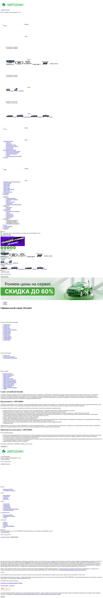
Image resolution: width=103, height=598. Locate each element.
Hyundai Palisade (7, 338)
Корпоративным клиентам (9, 150)
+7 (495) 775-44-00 (5, 10)
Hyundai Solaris (7, 331)
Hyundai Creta (6, 334)
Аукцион (5, 157)
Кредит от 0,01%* (10, 202)
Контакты (5, 194)
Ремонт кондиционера (8, 374)
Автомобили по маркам (12, 220)
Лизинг (8, 155)
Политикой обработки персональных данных (50, 594)
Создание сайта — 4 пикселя (7, 585)
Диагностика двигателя (9, 356)
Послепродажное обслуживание (14, 156)
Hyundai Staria (6, 339)
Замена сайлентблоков (8, 385)
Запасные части (10, 215)
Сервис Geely (6, 188)
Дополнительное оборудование (13, 204)
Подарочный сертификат (12, 146)
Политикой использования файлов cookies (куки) (26, 594)
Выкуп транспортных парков (13, 151)
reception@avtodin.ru (5, 464)
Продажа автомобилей (11, 153)
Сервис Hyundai (7, 183)
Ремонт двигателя (7, 373)
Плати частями (9, 147)
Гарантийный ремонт (8, 510)
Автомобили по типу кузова (13, 223)
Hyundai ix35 (6, 326)
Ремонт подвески (7, 376)
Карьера (5, 523)
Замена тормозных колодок (9, 382)
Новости (5, 522)
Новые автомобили (10, 198)
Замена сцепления (7, 386)
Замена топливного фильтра (10, 387)
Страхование (9, 203)
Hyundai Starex (6, 328)
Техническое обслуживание (12, 211)
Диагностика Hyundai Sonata (10, 358)
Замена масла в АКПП (8, 383)
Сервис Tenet (6, 190)
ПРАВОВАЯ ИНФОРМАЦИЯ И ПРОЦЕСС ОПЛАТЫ (72, 570)
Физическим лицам (8, 141)
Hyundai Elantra (7, 333)
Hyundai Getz (6, 327)
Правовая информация (8, 526)
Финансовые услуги (11, 145)
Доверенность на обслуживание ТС (11, 181)
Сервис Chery (6, 184)
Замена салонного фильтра (9, 381)
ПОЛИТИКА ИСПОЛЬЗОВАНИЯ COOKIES (11, 583)
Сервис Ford (6, 186)
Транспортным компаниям (12, 152)
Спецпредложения (7, 191)
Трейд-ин (8, 142)
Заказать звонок (4, 276)
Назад (3, 251)
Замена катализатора (8, 378)
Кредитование (9, 148)
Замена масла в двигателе (9, 379)
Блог (4, 527)
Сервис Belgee (6, 185)
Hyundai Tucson (7, 336)
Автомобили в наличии (12, 222)
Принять (3, 596)
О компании (6, 193)
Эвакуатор (8, 217)
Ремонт (5, 388)
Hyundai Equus (6, 324)
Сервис (8, 212)
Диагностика (9, 213)
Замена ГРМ (6, 377)
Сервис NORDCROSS (8, 189)
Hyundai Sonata (7, 332)
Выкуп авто (9, 143)
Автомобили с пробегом (12, 199)
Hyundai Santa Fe (7, 337)
